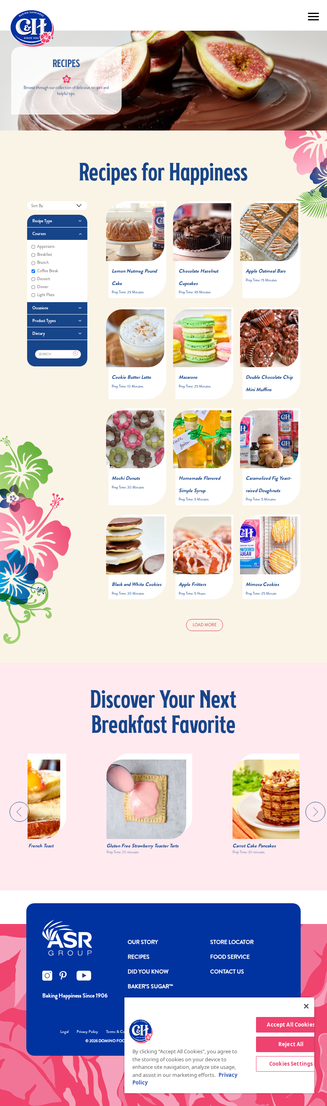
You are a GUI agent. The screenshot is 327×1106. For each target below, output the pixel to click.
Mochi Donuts (126, 478)
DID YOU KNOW (148, 971)
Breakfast (44, 255)
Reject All (290, 1044)
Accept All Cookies (291, 1024)
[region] (219, 1045)
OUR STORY (143, 942)
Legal (64, 1032)
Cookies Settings (291, 1063)
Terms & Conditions (121, 1032)
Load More (205, 625)
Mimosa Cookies (262, 584)
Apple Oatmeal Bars (266, 271)
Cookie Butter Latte (131, 377)
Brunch (43, 263)
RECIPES (139, 957)
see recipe (125, 243)
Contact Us (227, 971)
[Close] (306, 1006)
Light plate (46, 295)
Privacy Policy (87, 1032)
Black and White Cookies (137, 584)
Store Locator (232, 942)
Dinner (42, 287)
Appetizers (46, 247)
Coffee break (47, 271)
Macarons (188, 377)
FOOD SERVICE (230, 957)
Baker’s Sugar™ (150, 986)
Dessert (43, 279)
